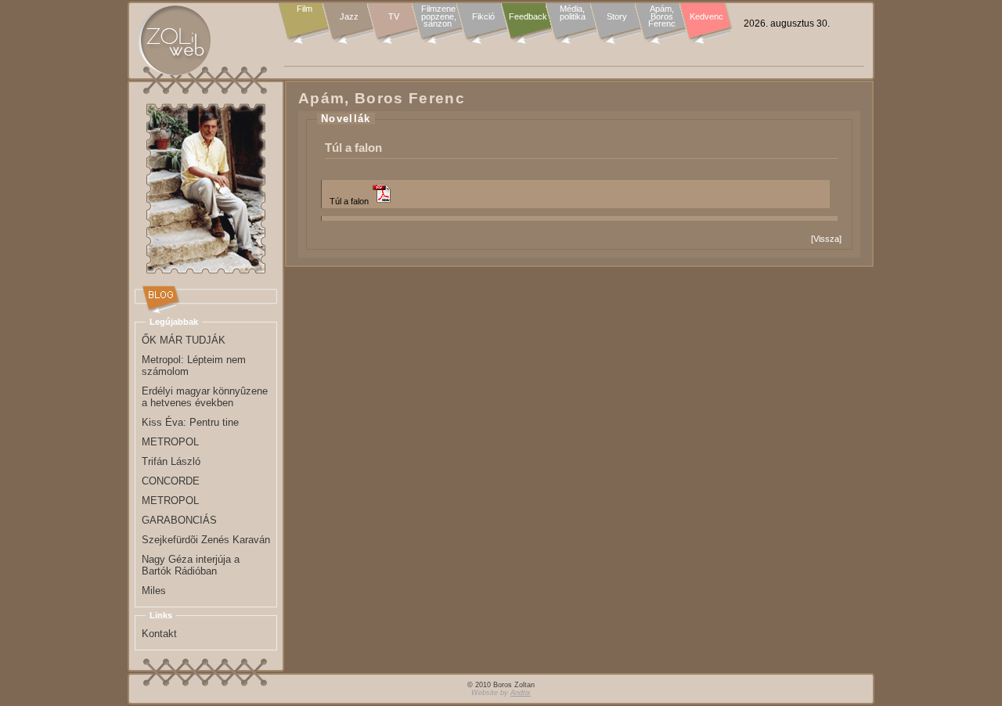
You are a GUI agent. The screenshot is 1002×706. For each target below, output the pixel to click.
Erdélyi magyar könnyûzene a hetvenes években (205, 397)
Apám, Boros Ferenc (662, 16)
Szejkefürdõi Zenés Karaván (206, 540)
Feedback (528, 16)
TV (393, 16)
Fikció (483, 16)
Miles (154, 590)
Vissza (826, 238)
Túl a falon (349, 201)
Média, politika (573, 12)
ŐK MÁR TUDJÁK (183, 340)
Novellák (346, 118)
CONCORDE (171, 481)
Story (617, 16)
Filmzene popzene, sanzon (438, 16)
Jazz (349, 16)
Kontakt (159, 633)
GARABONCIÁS (179, 520)
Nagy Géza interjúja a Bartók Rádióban (191, 565)
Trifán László (171, 461)
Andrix (520, 693)
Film (304, 9)
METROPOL (170, 442)
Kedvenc (706, 16)
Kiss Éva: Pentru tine (190, 422)
